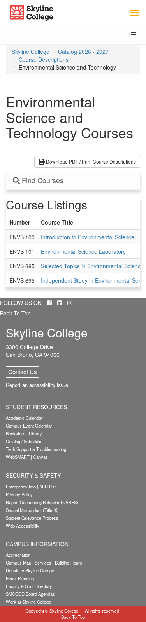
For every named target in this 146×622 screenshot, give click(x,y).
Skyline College (30, 51)
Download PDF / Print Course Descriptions (90, 161)
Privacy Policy (19, 494)
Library (35, 433)
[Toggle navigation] (134, 12)
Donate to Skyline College (30, 570)
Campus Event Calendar (29, 425)
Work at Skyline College (28, 602)
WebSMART (18, 457)
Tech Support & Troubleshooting (36, 449)
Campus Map (18, 563)
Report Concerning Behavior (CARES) (42, 502)
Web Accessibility (22, 525)
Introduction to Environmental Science (87, 237)
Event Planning (20, 578)
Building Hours (68, 563)
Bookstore (15, 433)
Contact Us (22, 371)
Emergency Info (21, 486)
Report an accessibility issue (37, 385)
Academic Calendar (24, 418)
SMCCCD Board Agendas (30, 594)
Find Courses (41, 180)
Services (43, 563)
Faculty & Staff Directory (29, 586)
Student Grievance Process (32, 518)
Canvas (40, 457)
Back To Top (15, 313)
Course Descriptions (44, 59)
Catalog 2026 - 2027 (83, 51)
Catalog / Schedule (23, 441)
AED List (47, 486)
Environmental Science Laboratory (83, 251)
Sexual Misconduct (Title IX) (32, 510)
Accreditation (18, 555)
